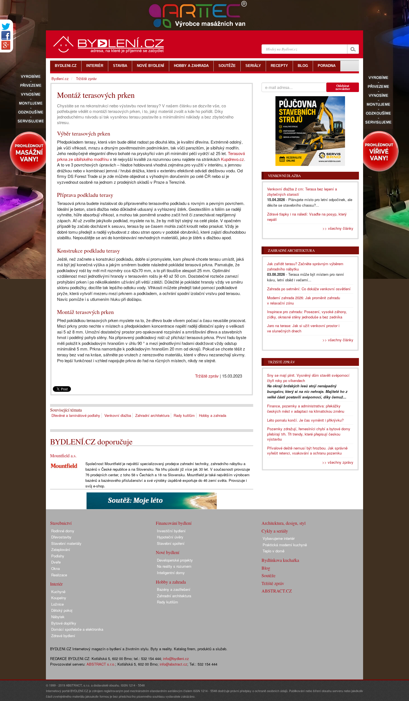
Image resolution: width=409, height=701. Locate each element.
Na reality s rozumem (174, 566)
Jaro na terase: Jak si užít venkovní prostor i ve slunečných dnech (303, 328)
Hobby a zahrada (212, 415)
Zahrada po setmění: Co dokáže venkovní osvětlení (309, 288)
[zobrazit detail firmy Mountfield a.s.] (64, 465)
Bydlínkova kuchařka (280, 560)
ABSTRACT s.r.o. (101, 664)
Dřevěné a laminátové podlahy (75, 415)
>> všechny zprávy (337, 462)
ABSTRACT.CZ (277, 591)
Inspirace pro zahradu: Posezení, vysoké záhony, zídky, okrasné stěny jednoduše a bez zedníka (307, 314)
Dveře (56, 562)
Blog (266, 568)
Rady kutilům (184, 415)
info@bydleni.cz (176, 658)
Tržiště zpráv (207, 376)
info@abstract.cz (173, 664)
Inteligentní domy (171, 572)
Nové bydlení (167, 552)
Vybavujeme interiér (279, 538)
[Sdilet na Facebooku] (5, 35)
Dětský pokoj (61, 610)
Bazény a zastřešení (173, 589)
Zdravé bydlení (63, 635)
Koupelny (58, 597)
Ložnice (57, 604)
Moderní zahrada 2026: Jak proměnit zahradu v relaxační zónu (303, 300)
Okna (55, 568)
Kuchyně (58, 591)
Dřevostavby (61, 537)
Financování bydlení (173, 523)
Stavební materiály (66, 543)
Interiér (56, 584)
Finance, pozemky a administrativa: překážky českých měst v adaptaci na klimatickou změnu (305, 408)
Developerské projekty (175, 560)
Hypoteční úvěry (170, 537)
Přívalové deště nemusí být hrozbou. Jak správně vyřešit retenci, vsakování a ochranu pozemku (307, 450)
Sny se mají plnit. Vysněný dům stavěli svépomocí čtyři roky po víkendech (308, 378)
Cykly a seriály (275, 531)
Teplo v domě (273, 550)
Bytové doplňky (63, 623)
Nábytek (58, 616)
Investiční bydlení (171, 530)
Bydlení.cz (60, 78)
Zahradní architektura (152, 415)
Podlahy (57, 556)
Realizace (59, 574)
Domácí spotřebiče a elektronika (77, 629)
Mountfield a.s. (63, 455)
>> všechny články (337, 228)
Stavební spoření (170, 543)
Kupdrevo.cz (232, 159)
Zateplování (60, 549)
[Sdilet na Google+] (5, 45)
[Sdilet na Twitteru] (5, 26)
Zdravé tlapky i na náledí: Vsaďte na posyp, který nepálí (307, 216)
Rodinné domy (62, 530)
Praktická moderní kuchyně (285, 544)
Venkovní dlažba (117, 415)
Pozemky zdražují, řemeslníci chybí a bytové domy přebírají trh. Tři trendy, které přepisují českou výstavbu (308, 434)
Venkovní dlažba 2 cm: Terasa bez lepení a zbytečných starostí (302, 191)
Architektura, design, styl (283, 523)
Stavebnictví (61, 523)
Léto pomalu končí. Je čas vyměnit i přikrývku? (305, 420)
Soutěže (268, 575)
